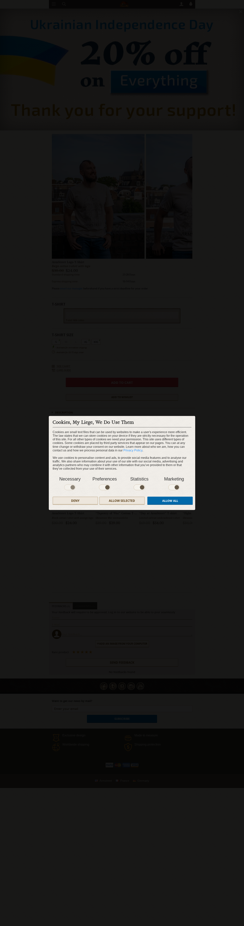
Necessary (70, 478)
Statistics (139, 478)
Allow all (170, 501)
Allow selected (122, 501)
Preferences (104, 478)
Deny (75, 501)
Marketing (174, 478)
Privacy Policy (132, 450)
